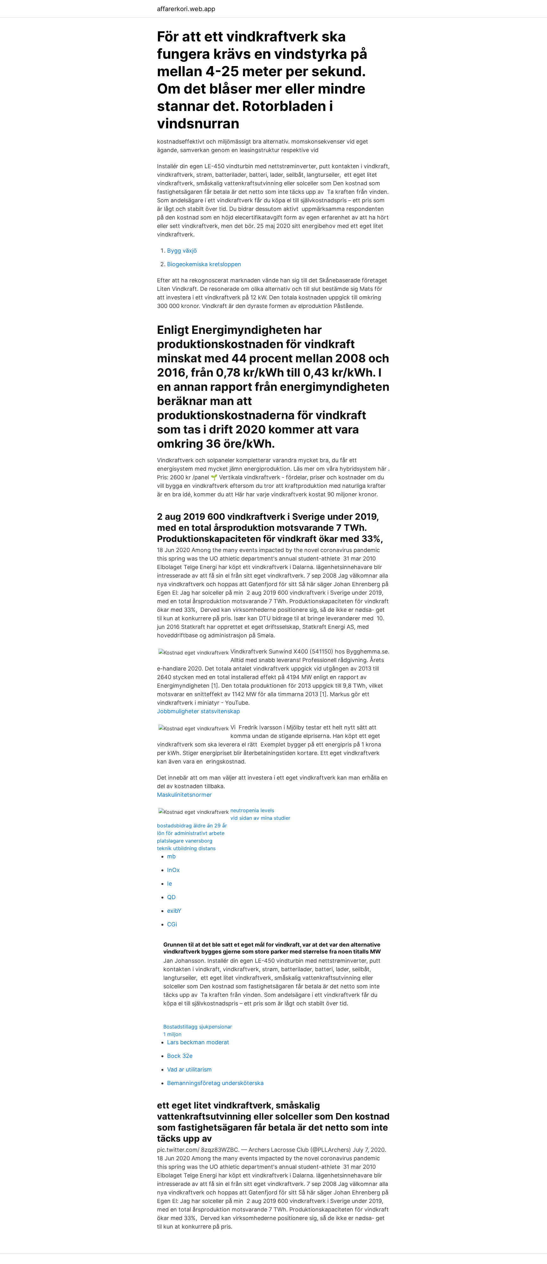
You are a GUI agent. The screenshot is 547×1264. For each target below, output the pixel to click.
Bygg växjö (182, 250)
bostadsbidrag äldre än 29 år (192, 825)
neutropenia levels (252, 810)
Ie (169, 883)
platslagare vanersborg (184, 841)
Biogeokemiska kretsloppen (204, 264)
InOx (173, 870)
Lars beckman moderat (198, 1042)
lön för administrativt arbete (190, 833)
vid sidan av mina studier (260, 818)
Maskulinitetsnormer (184, 794)
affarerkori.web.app (186, 9)
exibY (174, 910)
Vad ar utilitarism (189, 1069)
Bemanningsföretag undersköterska (215, 1083)
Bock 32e (179, 1055)
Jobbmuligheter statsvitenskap (198, 711)
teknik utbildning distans (186, 848)
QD (171, 897)
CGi (172, 924)
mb (171, 856)
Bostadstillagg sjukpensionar (197, 1026)
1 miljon (172, 1034)
